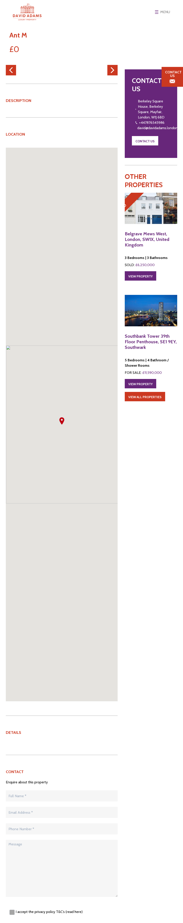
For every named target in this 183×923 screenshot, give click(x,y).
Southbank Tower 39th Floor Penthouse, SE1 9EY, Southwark (151, 341)
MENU (165, 12)
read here (74, 912)
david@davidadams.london (157, 128)
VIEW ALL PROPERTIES (145, 397)
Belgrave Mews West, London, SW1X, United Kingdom (147, 239)
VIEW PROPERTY (140, 276)
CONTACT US (145, 141)
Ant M (18, 35)
